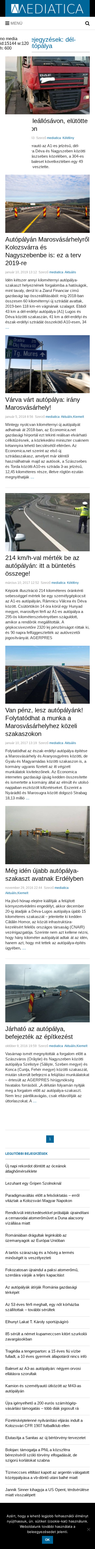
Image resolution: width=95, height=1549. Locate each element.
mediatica (54, 138)
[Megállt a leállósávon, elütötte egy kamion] (47, 85)
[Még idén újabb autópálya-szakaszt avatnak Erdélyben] (47, 835)
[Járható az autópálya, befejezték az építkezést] (47, 993)
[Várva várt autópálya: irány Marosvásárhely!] (47, 364)
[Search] (87, 23)
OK (47, 1540)
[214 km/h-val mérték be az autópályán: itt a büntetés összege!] (47, 522)
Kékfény (68, 138)
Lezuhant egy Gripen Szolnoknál (33, 1183)
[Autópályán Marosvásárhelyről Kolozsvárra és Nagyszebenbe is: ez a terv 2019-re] (47, 204)
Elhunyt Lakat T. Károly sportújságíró (36, 1322)
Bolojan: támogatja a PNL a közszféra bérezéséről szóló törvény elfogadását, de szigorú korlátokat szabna (41, 1454)
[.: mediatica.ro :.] (47, 15)
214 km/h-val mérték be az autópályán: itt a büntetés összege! (42, 565)
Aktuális (70, 272)
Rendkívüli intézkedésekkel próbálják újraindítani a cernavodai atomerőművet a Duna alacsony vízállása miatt (47, 1217)
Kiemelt (78, 417)
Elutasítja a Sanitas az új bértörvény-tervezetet (45, 1437)
